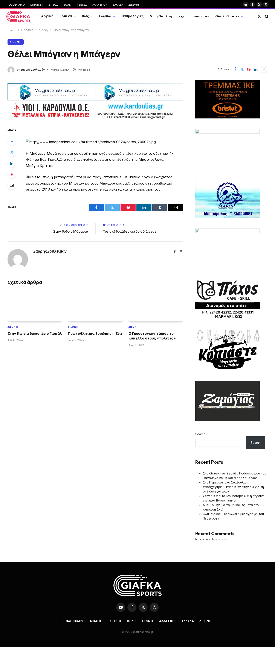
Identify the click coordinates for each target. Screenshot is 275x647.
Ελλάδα (105, 16)
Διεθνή (15, 42)
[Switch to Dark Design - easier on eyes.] (259, 16)
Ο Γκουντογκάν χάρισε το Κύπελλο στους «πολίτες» (152, 335)
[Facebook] (12, 141)
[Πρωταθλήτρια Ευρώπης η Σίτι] (95, 306)
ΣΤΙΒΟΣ (53, 4)
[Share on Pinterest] (249, 69)
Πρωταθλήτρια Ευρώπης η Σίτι (95, 333)
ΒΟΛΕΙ (67, 4)
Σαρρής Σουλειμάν (33, 69)
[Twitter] (12, 152)
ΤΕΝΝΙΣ (82, 4)
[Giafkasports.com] (18, 16)
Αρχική (47, 16)
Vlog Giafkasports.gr (167, 16)
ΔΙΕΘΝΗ (133, 4)
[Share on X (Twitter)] (242, 69)
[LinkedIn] (12, 163)
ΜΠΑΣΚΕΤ (36, 4)
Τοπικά (66, 16)
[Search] (266, 16)
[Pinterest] (12, 174)
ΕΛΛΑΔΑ (118, 4)
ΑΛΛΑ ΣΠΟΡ (99, 4)
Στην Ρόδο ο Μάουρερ (70, 231)
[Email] (12, 185)
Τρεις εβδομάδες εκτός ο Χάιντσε (129, 231)
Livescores (200, 16)
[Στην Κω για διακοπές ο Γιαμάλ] (35, 306)
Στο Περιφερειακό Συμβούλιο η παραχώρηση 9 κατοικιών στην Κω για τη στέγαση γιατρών (233, 486)
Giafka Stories (227, 16)
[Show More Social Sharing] (264, 69)
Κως (85, 16)
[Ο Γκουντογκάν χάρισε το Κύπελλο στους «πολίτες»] (155, 306)
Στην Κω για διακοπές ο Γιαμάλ (35, 333)
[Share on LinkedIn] (255, 69)
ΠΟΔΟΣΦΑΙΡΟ (15, 4)
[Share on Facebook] (235, 69)
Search (200, 434)
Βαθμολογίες (133, 16)
